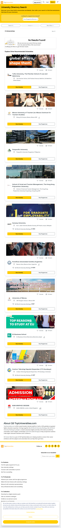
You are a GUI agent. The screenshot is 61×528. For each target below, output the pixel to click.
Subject (30, 25)
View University (19, 87)
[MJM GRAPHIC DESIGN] (9, 406)
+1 (39, 117)
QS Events (29, 431)
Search (10, 25)
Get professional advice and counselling (12, 486)
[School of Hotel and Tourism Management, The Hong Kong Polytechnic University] (9, 185)
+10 (40, 408)
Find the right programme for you (10, 465)
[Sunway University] (9, 224)
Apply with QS (37, 2)
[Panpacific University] (9, 150)
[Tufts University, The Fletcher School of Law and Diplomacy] (9, 75)
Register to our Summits (7, 501)
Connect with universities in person (10, 469)
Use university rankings (7, 467)
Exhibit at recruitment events (9, 499)
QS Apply (36, 431)
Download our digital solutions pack (10, 494)
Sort (53, 31)
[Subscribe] (58, 456)
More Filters (50, 25)
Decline (30, 517)
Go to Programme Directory (30, 19)
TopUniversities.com (9, 426)
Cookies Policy (39, 508)
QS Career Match (8, 437)
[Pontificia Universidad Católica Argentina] (9, 262)
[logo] (7, 2)
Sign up (53, 2)
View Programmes (43, 87)
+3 (38, 264)
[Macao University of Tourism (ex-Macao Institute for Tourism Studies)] (9, 113)
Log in (47, 2)
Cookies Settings (30, 512)
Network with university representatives (12, 484)
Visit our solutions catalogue (8, 496)
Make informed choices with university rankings (14, 482)
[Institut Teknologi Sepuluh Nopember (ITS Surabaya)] (9, 370)
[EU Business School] (9, 335)
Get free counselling (6, 472)
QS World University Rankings (39, 428)
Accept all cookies (30, 522)
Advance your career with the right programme (14, 479)
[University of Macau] (9, 299)
